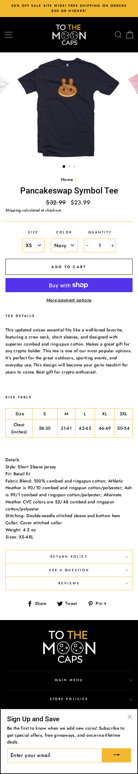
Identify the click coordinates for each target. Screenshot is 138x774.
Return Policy (69, 556)
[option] (69, 8)
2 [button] (70, 167)
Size (33, 232)
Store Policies (69, 699)
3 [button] (75, 167)
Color (64, 232)
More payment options (69, 300)
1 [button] (64, 166)
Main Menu (69, 680)
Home (67, 179)
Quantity (100, 232)
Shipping (13, 210)
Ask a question (69, 570)
